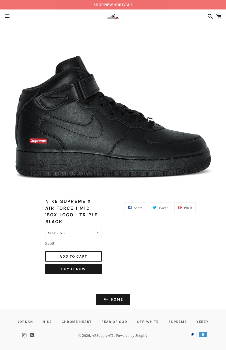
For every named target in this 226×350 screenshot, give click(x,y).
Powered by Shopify (132, 335)
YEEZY (202, 322)
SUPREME (177, 322)
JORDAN (25, 322)
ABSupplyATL (103, 335)
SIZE (52, 233)
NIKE (47, 322)
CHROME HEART (77, 322)
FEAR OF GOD (114, 322)
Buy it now (73, 269)
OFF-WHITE (148, 322)
